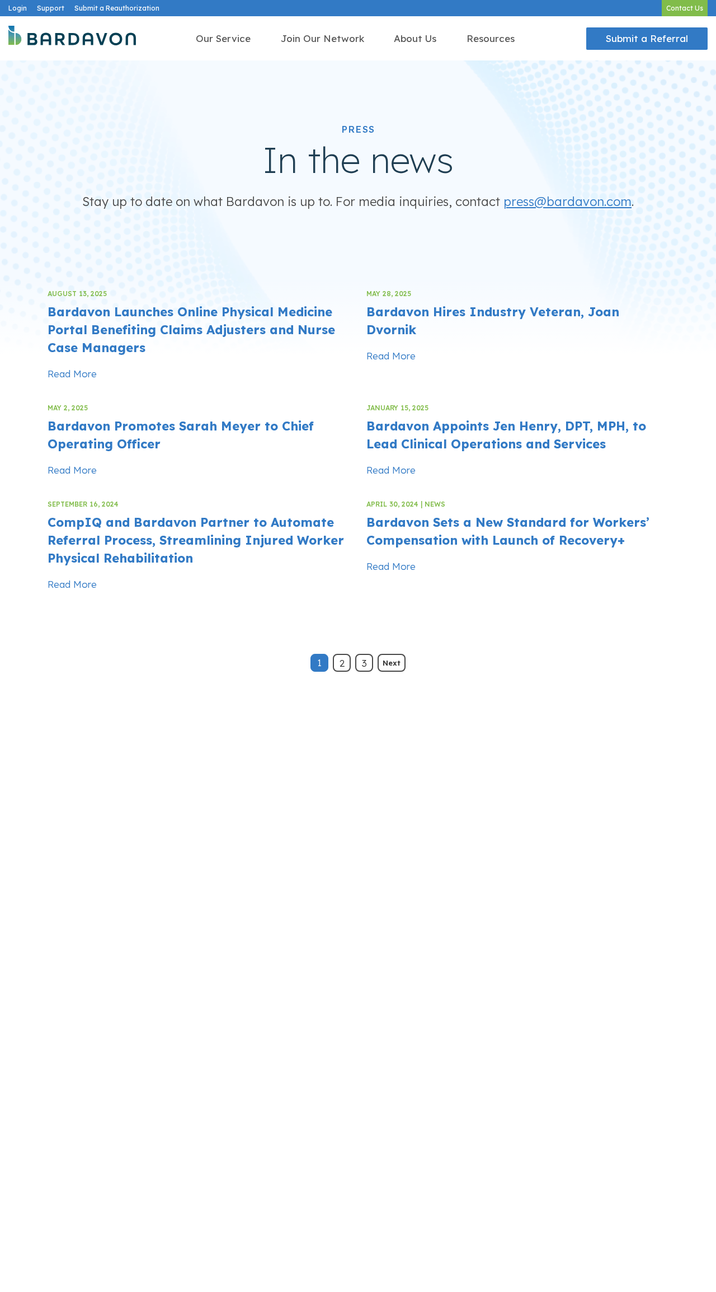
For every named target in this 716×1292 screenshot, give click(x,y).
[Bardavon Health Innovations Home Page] (72, 38)
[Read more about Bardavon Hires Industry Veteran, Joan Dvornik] (517, 324)
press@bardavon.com (567, 201)
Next (392, 662)
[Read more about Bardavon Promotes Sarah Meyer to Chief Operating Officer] (199, 438)
